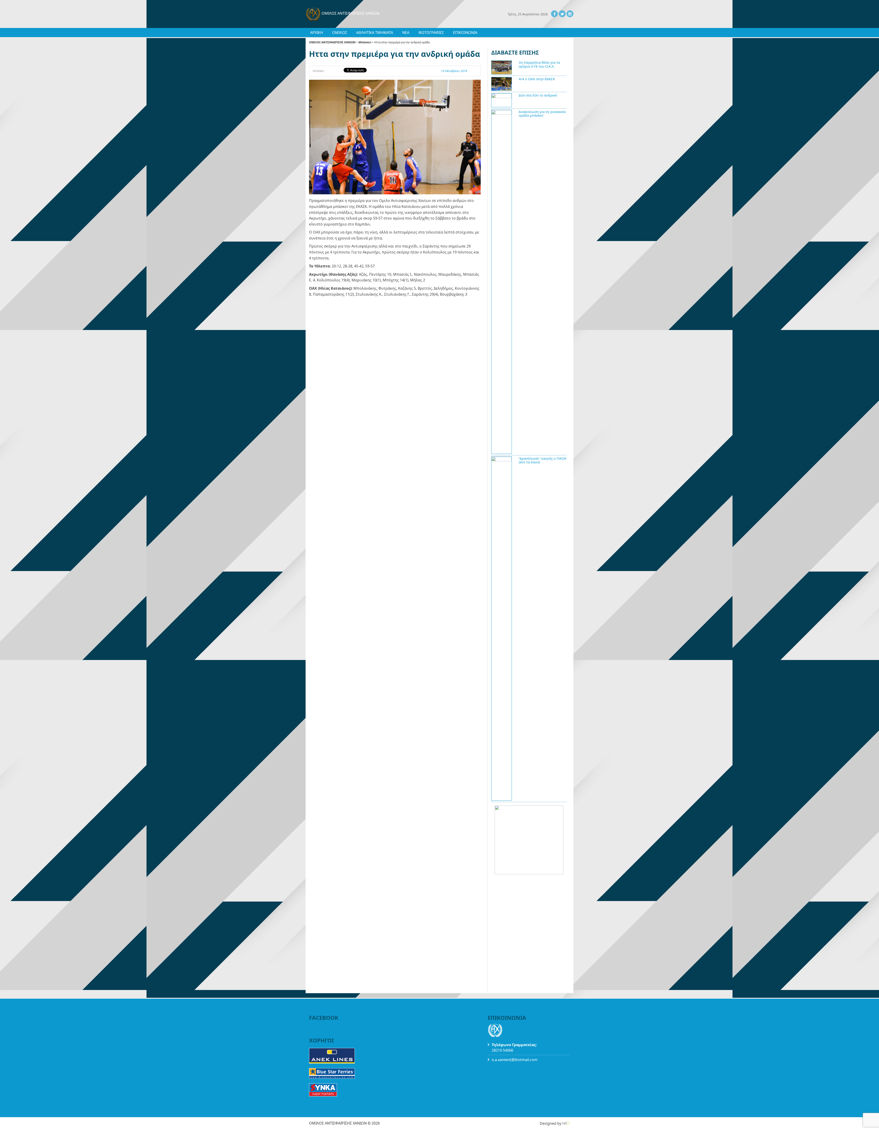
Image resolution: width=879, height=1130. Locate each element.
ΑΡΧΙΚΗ (316, 32)
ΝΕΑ (405, 32)
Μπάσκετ (364, 42)
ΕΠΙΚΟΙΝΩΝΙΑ (465, 32)
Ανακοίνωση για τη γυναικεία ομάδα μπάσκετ (542, 113)
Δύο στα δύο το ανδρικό (538, 95)
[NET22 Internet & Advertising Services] (566, 1123)
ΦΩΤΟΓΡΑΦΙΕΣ (431, 32)
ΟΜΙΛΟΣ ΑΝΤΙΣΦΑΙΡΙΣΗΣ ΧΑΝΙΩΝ (332, 42)
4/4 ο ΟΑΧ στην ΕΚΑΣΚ (537, 79)
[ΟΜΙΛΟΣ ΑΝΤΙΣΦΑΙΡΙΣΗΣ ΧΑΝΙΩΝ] (314, 13)
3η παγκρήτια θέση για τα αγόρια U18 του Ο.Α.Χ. (539, 64)
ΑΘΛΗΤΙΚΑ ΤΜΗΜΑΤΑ (374, 32)
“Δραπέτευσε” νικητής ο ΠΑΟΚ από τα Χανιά (542, 460)
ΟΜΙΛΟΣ (339, 32)
